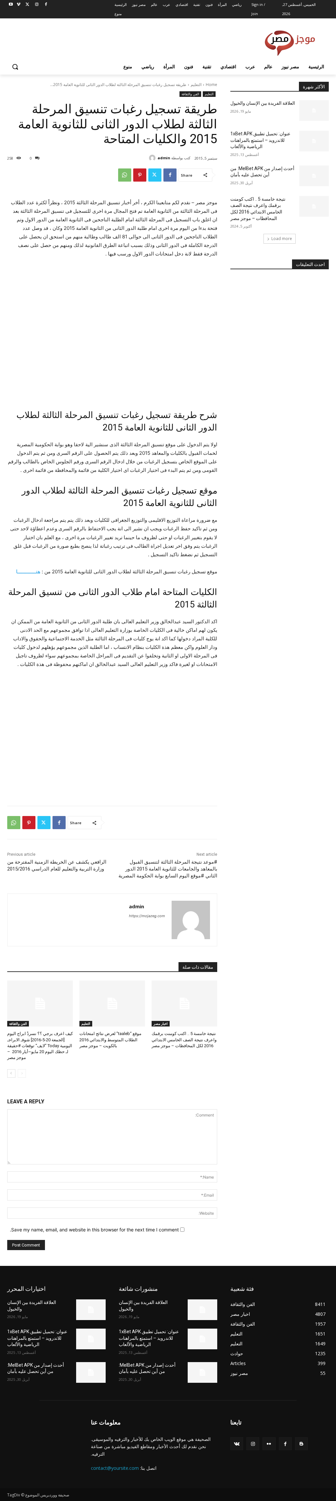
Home (211, 84)
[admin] (153, 158)
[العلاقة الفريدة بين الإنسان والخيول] (314, 110)
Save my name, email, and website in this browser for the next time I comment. (94, 1229)
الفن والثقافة (190, 94)
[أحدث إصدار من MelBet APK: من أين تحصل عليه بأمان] (314, 176)
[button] (15, 67)
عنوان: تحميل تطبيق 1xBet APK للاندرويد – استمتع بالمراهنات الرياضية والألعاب (260, 140)
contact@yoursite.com (115, 1468)
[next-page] (11, 1073)
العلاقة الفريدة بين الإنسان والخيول (262, 103)
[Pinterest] (139, 175)
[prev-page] (22, 1073)
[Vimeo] (18, 5)
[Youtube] (11, 5)
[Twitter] (28, 5)
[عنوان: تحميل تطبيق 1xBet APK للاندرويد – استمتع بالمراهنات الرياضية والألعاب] (314, 141)
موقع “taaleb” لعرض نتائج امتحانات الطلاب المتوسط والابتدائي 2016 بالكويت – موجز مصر (110, 1039)
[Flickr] (268, 1443)
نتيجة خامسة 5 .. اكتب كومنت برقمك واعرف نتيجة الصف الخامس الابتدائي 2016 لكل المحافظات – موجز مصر (184, 1039)
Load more (281, 238)
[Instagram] (36, 5)
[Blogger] (301, 1443)
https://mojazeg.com (147, 916)
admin (164, 157)
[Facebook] (46, 5)
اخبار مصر (161, 1023)
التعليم (196, 84)
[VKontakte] (236, 1443)
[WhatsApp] (124, 175)
